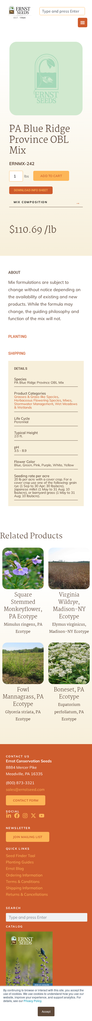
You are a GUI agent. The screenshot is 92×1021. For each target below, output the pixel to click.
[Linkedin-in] (8, 815)
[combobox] (62, 11)
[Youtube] (41, 815)
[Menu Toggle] (82, 22)
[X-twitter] (33, 815)
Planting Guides (20, 862)
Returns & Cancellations (27, 894)
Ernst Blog (15, 868)
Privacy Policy (32, 1001)
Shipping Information (24, 888)
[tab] (46, 272)
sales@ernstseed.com (25, 789)
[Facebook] (17, 815)
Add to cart (51, 176)
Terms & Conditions (23, 881)
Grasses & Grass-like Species (36, 397)
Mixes (67, 400)
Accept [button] (46, 1011)
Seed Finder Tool (20, 855)
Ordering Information (24, 875)
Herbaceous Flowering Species (37, 400)
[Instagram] (25, 815)
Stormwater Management (33, 404)
